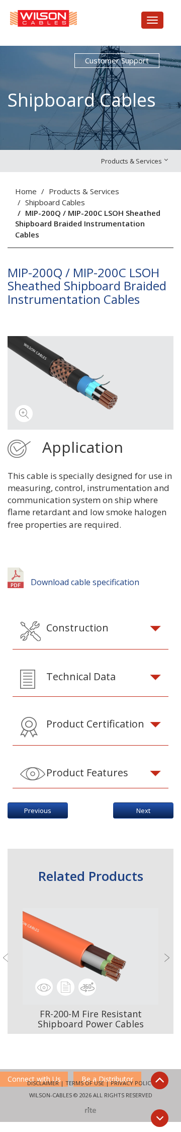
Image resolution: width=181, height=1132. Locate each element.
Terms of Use (84, 1083)
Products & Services (84, 191)
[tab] (90, 631)
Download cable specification (84, 582)
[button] (90, 631)
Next (143, 810)
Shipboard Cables (55, 202)
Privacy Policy (132, 1083)
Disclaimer (43, 1083)
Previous (37, 810)
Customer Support (117, 60)
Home (26, 191)
